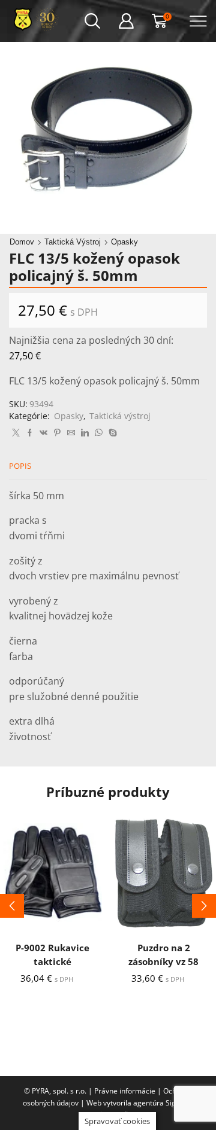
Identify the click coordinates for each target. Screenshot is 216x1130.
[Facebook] (30, 432)
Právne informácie (124, 1091)
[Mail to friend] (71, 432)
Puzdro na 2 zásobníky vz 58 (163, 954)
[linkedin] (85, 432)
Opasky (124, 242)
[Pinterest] (57, 432)
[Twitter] (16, 432)
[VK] (43, 432)
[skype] (111, 432)
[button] (12, 906)
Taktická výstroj (72, 242)
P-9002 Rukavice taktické (52, 954)
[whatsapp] (99, 432)
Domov (22, 242)
